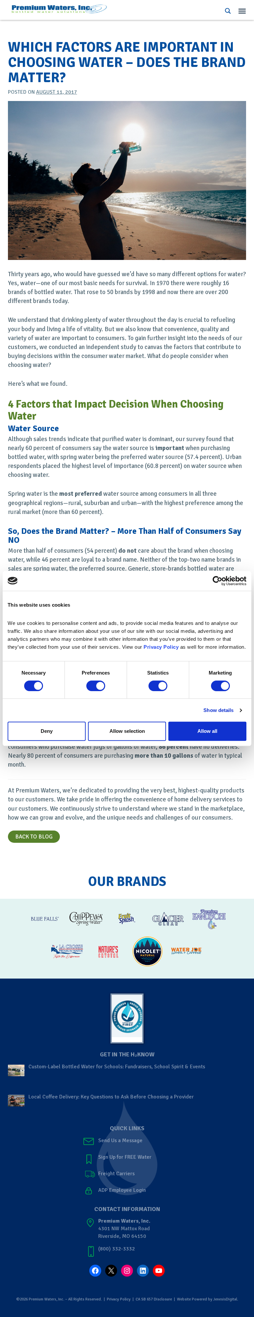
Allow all (207, 731)
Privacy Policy (119, 1299)
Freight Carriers (116, 1173)
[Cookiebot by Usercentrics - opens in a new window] (217, 581)
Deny (47, 731)
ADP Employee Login (122, 1190)
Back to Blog (34, 836)
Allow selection (127, 731)
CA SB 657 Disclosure (154, 1299)
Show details (218, 710)
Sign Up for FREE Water (124, 1157)
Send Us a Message (120, 1140)
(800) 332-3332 (116, 1248)
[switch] (95, 686)
